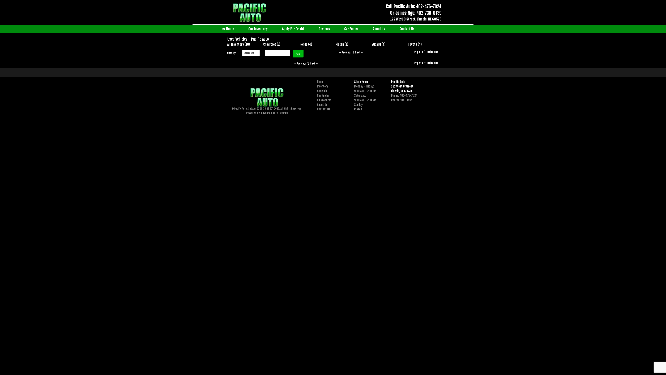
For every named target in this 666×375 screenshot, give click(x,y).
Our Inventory (258, 29)
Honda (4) (306, 44)
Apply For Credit (293, 29)
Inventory (322, 86)
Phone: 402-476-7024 (404, 95)
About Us (379, 29)
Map (409, 100)
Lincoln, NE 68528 (401, 91)
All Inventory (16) (238, 44)
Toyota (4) (415, 44)
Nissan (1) (342, 44)
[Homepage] (249, 12)
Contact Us (407, 29)
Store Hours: (361, 82)
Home (229, 29)
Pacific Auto (398, 82)
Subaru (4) (379, 44)
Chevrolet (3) (271, 44)
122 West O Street (402, 86)
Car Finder (351, 29)
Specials (322, 91)
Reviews (324, 29)
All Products (324, 100)
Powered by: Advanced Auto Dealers (267, 113)
